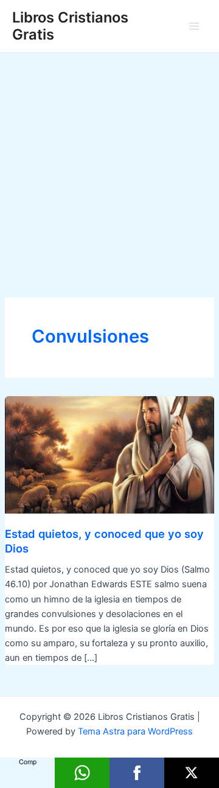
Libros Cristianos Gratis (70, 26)
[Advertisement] (109, 168)
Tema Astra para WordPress (135, 731)
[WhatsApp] (82, 773)
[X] (191, 773)
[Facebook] (136, 773)
